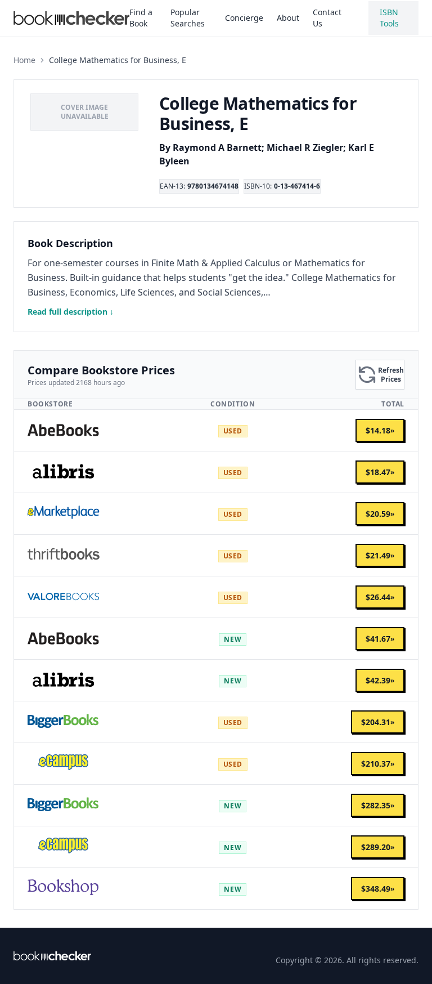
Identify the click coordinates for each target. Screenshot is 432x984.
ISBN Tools (389, 18)
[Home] (52, 955)
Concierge (244, 17)
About (288, 17)
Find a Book (140, 18)
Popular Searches (187, 18)
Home (24, 60)
